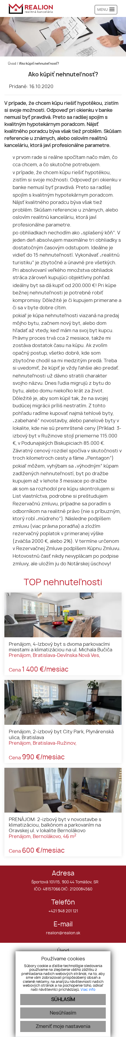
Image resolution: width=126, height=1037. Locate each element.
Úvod (11, 63)
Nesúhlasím (63, 1013)
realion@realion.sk (63, 933)
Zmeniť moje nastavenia (63, 1026)
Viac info (88, 989)
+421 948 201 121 (63, 911)
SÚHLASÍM (63, 999)
